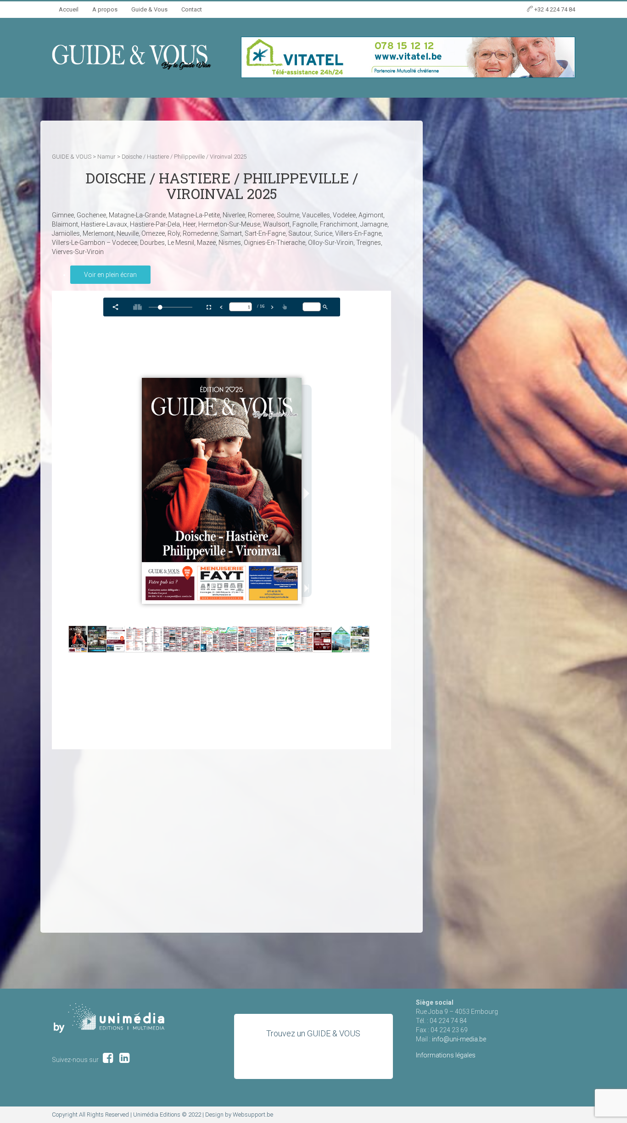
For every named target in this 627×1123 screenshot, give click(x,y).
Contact (191, 9)
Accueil (68, 9)
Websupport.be (253, 1114)
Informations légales (446, 1055)
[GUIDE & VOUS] (131, 57)
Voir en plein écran (110, 274)
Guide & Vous (149, 9)
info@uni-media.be (459, 1039)
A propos (105, 9)
